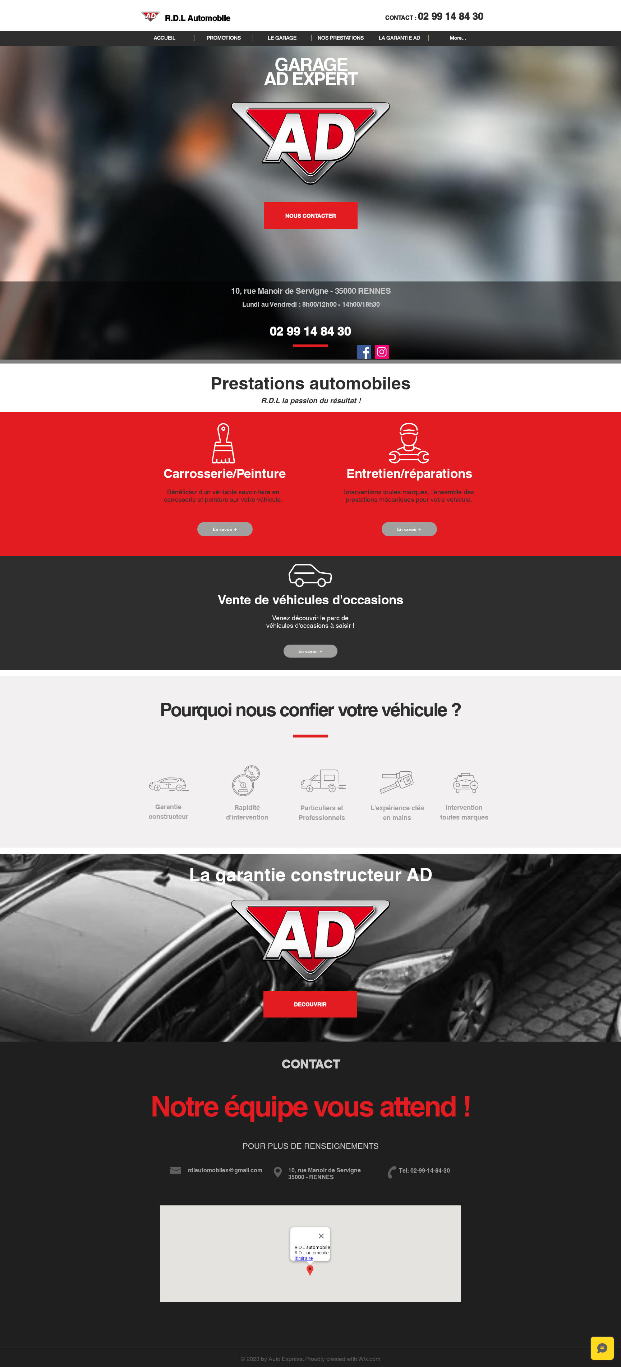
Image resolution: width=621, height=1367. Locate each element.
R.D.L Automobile (197, 18)
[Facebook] (364, 352)
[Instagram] (382, 352)
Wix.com (369, 1358)
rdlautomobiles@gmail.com (225, 1170)
